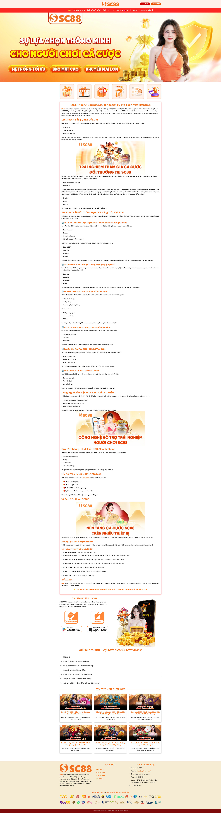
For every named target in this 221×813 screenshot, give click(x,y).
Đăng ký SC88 (100, 772)
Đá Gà (99, 10)
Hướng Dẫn (110, 10)
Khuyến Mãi (143, 10)
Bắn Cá (93, 10)
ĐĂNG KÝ (145, 3)
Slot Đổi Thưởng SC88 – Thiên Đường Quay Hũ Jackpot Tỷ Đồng (110, 744)
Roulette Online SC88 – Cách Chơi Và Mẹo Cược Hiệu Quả (145, 744)
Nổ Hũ (88, 10)
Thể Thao (76, 10)
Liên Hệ (150, 10)
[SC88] (110, 4)
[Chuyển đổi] (61, 657)
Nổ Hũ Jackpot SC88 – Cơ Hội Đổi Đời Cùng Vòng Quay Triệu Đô (75, 744)
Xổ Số (104, 10)
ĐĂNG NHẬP (156, 3)
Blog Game (119, 10)
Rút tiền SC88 (100, 778)
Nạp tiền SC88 (100, 775)
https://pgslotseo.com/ (144, 771)
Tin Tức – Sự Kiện (132, 10)
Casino (82, 10)
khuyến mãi (86, 478)
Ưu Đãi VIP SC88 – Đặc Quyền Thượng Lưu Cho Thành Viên (75, 713)
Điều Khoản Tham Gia (98, 792)
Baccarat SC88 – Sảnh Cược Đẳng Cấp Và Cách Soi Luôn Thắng (145, 713)
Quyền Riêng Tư (124, 792)
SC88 (69, 10)
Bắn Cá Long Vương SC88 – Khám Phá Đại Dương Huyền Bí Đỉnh (110, 713)
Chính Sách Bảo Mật (112, 792)
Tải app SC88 (100, 769)
